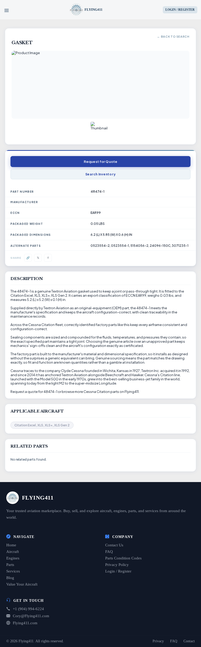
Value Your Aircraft (21, 584)
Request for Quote (100, 161)
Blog (10, 578)
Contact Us (114, 545)
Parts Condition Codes (123, 558)
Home (11, 545)
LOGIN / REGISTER (180, 10)
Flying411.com (25, 623)
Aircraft (12, 551)
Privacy (158, 641)
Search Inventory (100, 174)
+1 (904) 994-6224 (28, 609)
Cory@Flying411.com (31, 616)
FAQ (109, 551)
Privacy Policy (117, 565)
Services (13, 571)
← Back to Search (173, 36)
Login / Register (118, 571)
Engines (12, 558)
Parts (10, 565)
